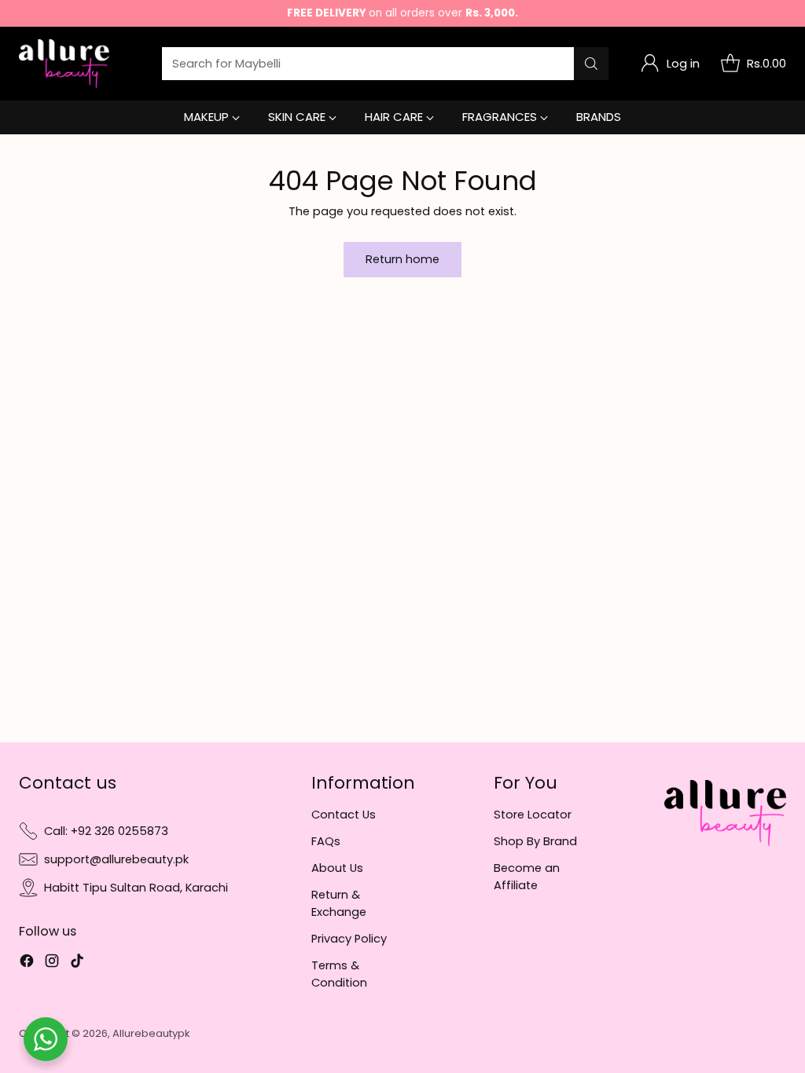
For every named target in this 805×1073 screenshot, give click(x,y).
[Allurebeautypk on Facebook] (26, 963)
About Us (337, 868)
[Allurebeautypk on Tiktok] (77, 963)
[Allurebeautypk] (64, 63)
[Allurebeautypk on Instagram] (51, 963)
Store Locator (533, 814)
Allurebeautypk (151, 1033)
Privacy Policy (349, 939)
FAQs (325, 841)
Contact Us (343, 814)
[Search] (591, 63)
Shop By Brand (535, 841)
